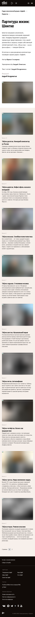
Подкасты (5, 14)
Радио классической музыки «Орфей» (13, 11)
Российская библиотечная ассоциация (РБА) (11, 584)
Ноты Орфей (20, 575)
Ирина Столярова (13, 59)
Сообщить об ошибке (6, 562)
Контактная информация (7, 599)
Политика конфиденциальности (8, 597)
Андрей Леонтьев (19, 64)
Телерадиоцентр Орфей (7, 572)
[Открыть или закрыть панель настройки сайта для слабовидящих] (28, 3)
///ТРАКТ (4, 587)
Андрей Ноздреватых (18, 69)
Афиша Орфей (5, 575)
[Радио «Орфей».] (12, 3)
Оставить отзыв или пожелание (8, 560)
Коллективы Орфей (6, 577)
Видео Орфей (20, 572)
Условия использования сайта (8, 594)
